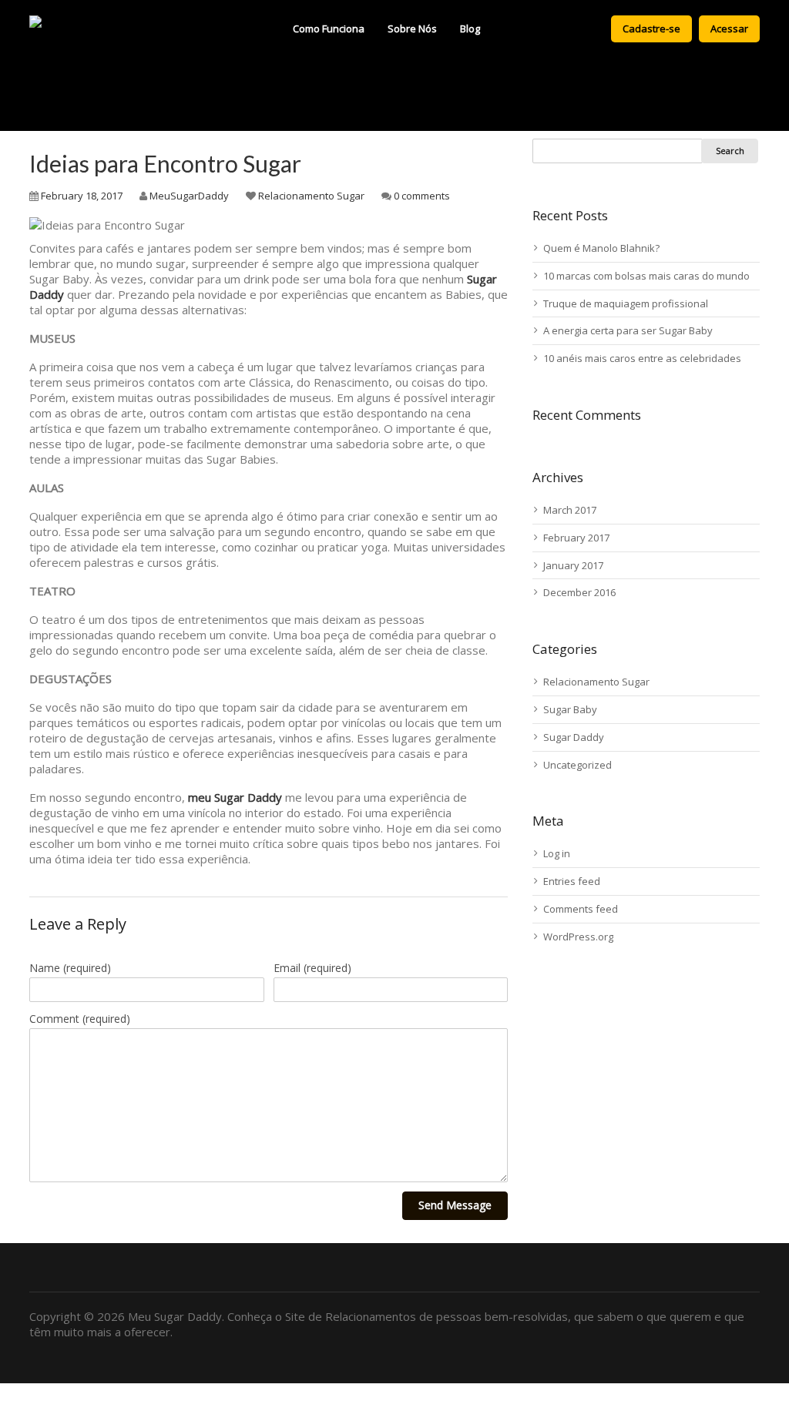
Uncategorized (577, 765)
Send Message (455, 1205)
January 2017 (573, 565)
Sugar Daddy (573, 737)
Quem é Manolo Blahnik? (601, 248)
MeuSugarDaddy (189, 196)
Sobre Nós (412, 28)
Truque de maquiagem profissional (625, 303)
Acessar (729, 28)
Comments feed (580, 909)
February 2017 (576, 538)
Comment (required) (79, 1018)
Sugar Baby (570, 709)
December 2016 (579, 592)
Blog (470, 28)
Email (312, 967)
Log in (556, 853)
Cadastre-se (651, 28)
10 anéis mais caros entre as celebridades (642, 358)
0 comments (422, 196)
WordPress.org (578, 936)
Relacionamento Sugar (311, 196)
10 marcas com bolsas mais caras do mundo (646, 276)
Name (70, 967)
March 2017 (569, 510)
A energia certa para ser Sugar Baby (628, 330)
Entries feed (571, 881)
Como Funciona (328, 28)
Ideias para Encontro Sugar (165, 163)
